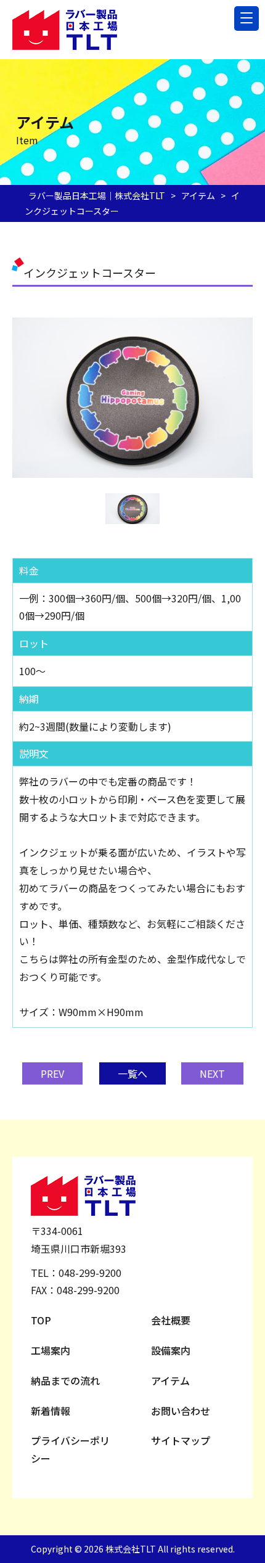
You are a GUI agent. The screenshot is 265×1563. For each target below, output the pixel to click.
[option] (132, 397)
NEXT (212, 1073)
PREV (52, 1073)
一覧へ (132, 1073)
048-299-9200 (90, 1272)
